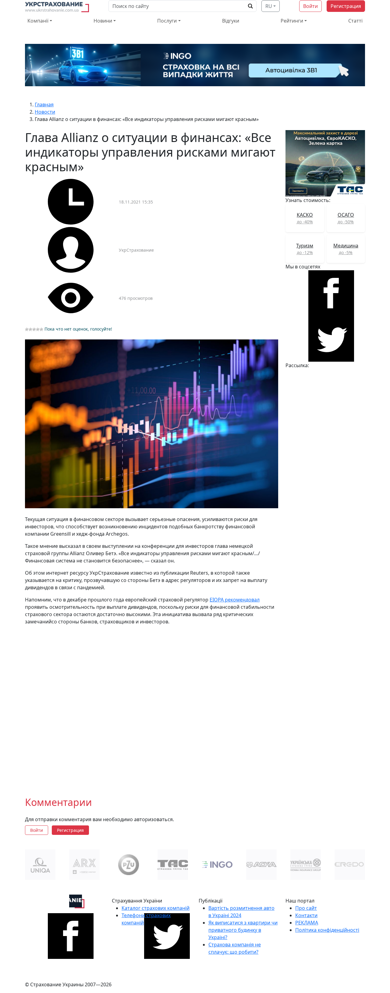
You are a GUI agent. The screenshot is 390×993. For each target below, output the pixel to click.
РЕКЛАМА (306, 922)
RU (268, 6)
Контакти (306, 915)
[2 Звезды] (30, 329)
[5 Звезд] (41, 329)
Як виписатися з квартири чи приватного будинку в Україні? (243, 930)
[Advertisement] (151, 706)
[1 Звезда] (27, 329)
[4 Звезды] (38, 329)
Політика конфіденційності (327, 930)
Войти (310, 6)
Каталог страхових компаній (156, 908)
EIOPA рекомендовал (235, 599)
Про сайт (306, 908)
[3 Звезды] (34, 329)
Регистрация (346, 6)
